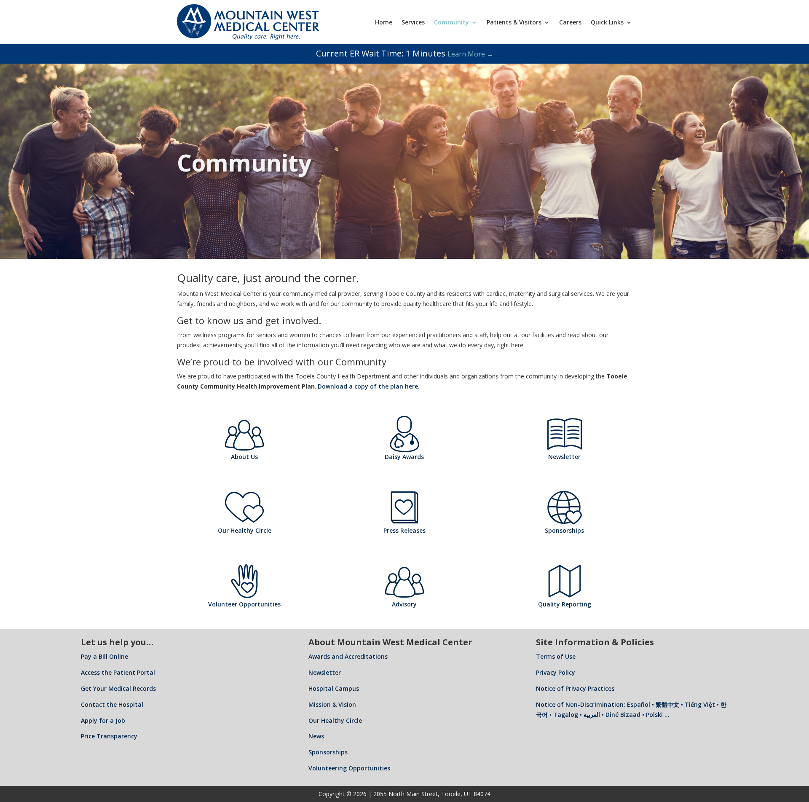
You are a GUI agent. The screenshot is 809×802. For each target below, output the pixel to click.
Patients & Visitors (514, 22)
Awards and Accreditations (348, 656)
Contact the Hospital (112, 704)
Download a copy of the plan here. (369, 386)
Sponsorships (328, 752)
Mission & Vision (332, 704)
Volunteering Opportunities (349, 768)
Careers (570, 22)
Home (383, 22)
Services (413, 22)
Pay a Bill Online (104, 656)
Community (451, 22)
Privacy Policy (555, 672)
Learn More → (470, 54)
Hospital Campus (333, 688)
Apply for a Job (103, 720)
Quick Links (607, 22)
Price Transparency (109, 736)
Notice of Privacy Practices (575, 688)
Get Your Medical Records (118, 688)
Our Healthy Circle (335, 720)
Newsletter (324, 672)
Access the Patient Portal (118, 672)
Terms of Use (556, 656)
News (316, 736)
